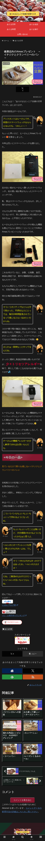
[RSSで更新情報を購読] (33, 676)
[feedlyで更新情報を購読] (12, 676)
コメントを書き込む (23, 800)
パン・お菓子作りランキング (13, 615)
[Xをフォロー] (33, 670)
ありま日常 (8, 629)
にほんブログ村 (9, 605)
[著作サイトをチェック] (12, 670)
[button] (33, 654)
